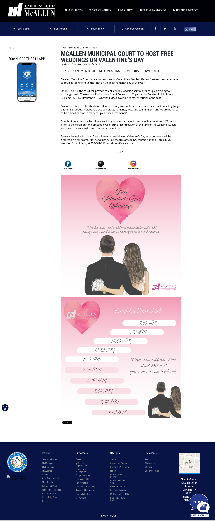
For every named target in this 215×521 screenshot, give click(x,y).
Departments (60, 29)
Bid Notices (81, 498)
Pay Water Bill (82, 483)
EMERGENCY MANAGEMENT (153, 10)
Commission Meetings (86, 486)
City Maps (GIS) (82, 479)
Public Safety (98, 29)
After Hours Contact (186, 10)
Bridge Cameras (83, 475)
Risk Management (49, 486)
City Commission (49, 459)
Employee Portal (152, 471)
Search (148, 459)
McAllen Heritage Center (117, 481)
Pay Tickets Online (84, 494)
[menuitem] (27, 48)
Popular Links (24, 29)
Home (12, 48)
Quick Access (75, 10)
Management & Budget (52, 489)
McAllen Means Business (117, 475)
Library (113, 471)
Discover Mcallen (101, 10)
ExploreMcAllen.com (119, 467)
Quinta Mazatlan (117, 486)
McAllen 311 (126, 10)
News (85, 47)
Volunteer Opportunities (82, 464)
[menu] (27, 48)
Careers (45, 501)
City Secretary (48, 467)
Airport (113, 459)
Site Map (148, 467)
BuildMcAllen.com (118, 490)
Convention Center (118, 463)
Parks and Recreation (85, 490)
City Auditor (47, 471)
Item (95, 47)
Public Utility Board (50, 497)
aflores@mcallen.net (122, 143)
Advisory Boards (49, 493)
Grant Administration (51, 478)
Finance (45, 474)
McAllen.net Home (70, 47)
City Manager (47, 463)
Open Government (134, 29)
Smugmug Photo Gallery (117, 499)
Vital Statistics (48, 482)
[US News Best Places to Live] (17, 477)
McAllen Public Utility (119, 494)
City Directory (150, 463)
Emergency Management (82, 470)
